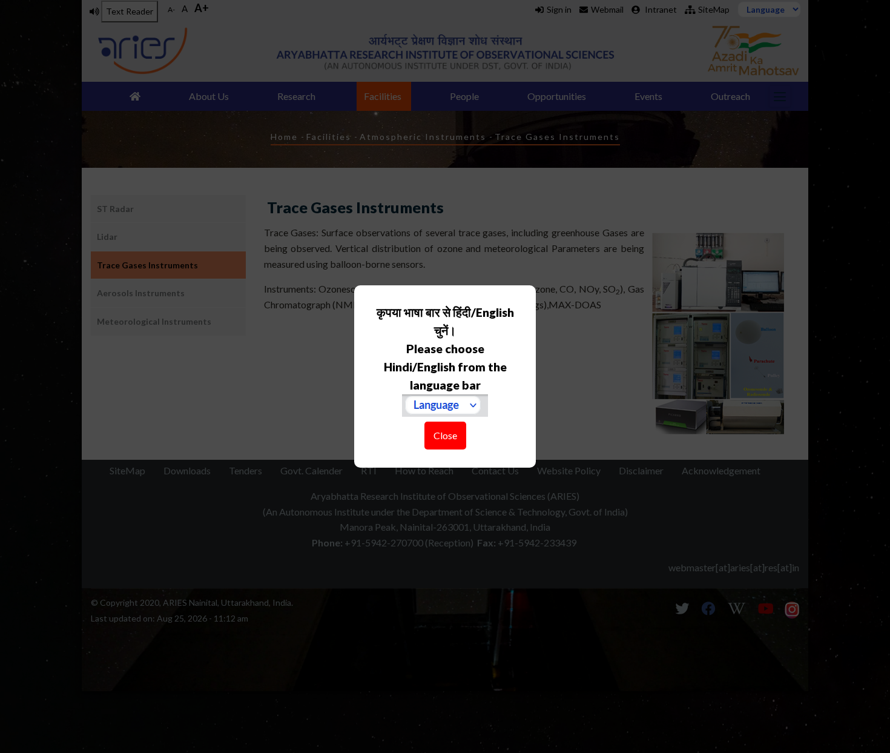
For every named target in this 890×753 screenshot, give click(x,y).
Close (445, 435)
